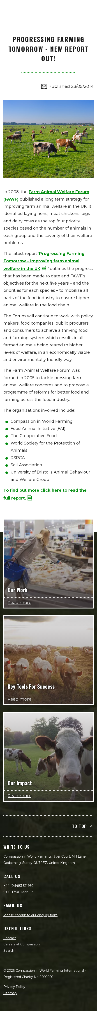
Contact (9, 938)
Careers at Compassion (21, 944)
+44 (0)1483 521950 (18, 886)
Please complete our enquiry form (30, 915)
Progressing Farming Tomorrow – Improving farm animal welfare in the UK (44, 261)
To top (79, 826)
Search (8, 951)
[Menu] (88, 8)
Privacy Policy (14, 987)
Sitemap (10, 993)
